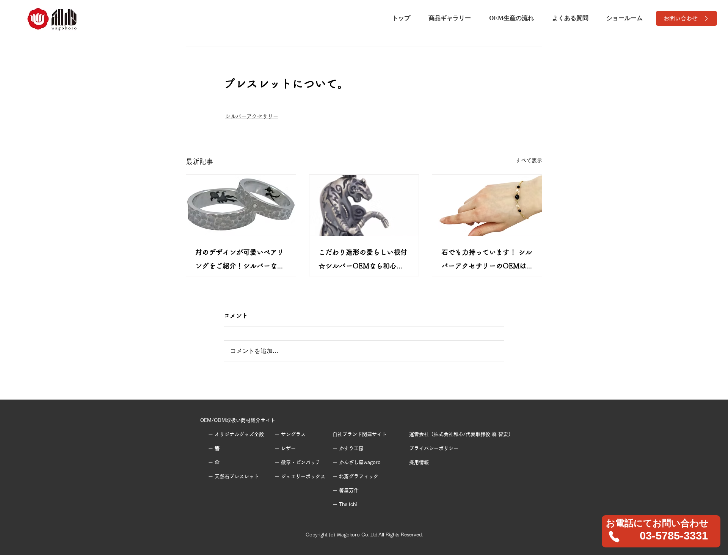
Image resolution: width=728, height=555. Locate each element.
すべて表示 (529, 160)
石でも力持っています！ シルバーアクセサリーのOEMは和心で (486, 261)
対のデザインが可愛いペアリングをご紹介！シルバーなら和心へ (239, 261)
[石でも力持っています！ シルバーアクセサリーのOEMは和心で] (487, 205)
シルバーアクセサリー (251, 116)
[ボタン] (661, 531)
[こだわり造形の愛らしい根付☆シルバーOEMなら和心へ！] (364, 205)
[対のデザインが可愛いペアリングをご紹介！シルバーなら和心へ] (241, 205)
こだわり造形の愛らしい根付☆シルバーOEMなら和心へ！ (362, 261)
